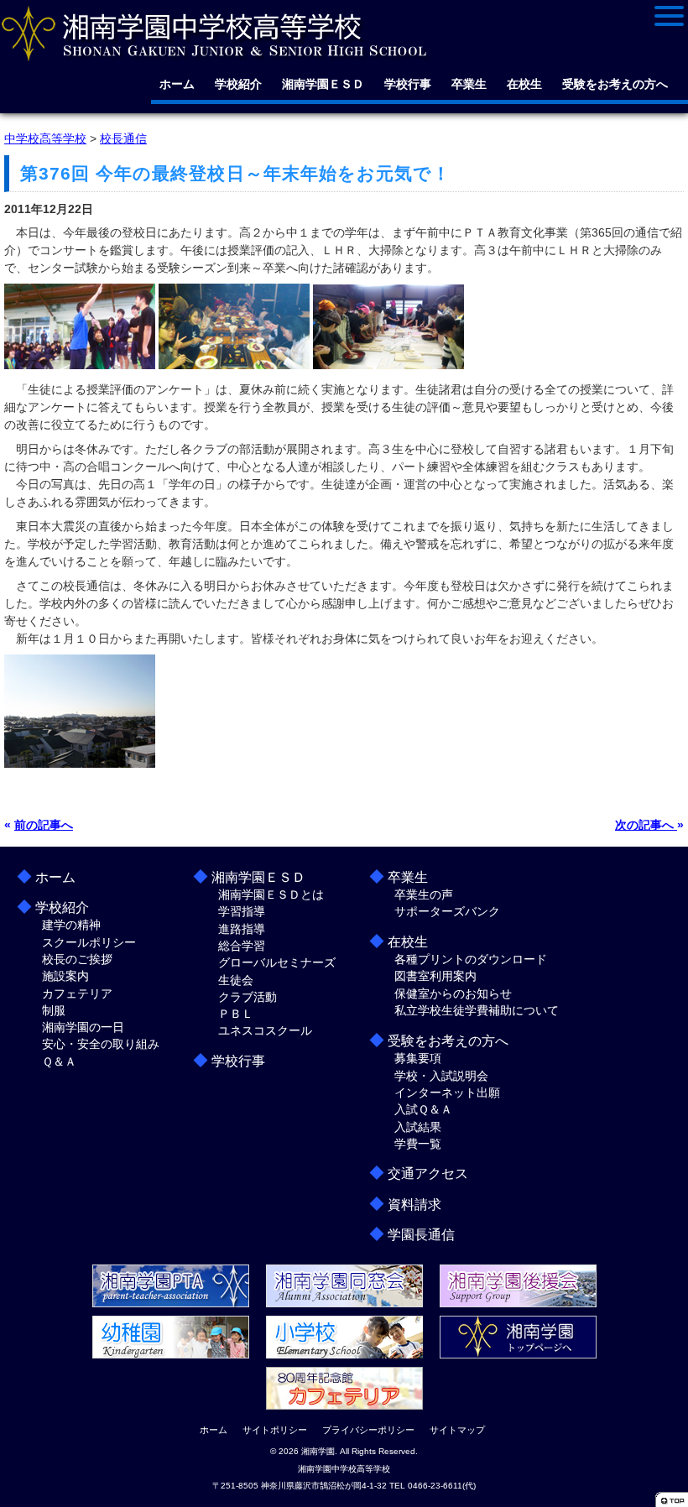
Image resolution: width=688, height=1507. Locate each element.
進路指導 (241, 929)
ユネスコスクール (265, 1030)
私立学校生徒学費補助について (476, 1010)
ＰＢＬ (235, 1013)
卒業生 (469, 84)
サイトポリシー (274, 1430)
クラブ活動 (247, 997)
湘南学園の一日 (83, 1027)
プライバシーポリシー (368, 1430)
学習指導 (241, 911)
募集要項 (417, 1058)
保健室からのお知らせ (453, 993)
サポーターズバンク (447, 911)
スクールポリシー (89, 942)
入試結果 (417, 1127)
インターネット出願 (447, 1092)
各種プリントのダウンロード (470, 959)
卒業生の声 (423, 894)
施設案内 (65, 976)
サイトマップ (457, 1430)
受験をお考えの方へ (615, 84)
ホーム (177, 84)
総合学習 (241, 945)
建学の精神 (71, 924)
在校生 (524, 84)
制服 (53, 1010)
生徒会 (235, 980)
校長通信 (123, 138)
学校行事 (407, 84)
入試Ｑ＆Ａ (423, 1109)
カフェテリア (77, 993)
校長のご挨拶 (77, 959)
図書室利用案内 (435, 976)
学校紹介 (238, 84)
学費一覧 (417, 1143)
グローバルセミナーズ (277, 962)
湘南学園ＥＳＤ (323, 84)
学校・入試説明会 (441, 1075)
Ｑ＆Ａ (59, 1061)
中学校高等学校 (45, 138)
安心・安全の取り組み (100, 1044)
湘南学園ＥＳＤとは (271, 894)
